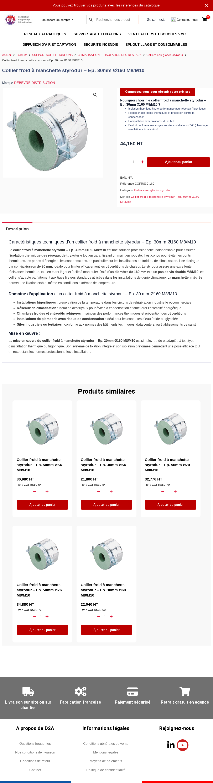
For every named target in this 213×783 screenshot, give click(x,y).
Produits (21, 55)
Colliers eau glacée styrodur (164, 55)
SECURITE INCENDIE (101, 44)
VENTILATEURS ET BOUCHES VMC (157, 34)
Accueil (6, 55)
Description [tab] (17, 229)
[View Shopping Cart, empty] (204, 20)
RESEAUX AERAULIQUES (45, 34)
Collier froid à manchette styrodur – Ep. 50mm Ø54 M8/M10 (39, 465)
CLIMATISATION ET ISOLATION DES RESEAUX (109, 55)
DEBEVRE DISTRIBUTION (34, 83)
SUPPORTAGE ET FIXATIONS (97, 34)
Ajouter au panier (178, 162)
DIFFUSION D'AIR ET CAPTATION (49, 44)
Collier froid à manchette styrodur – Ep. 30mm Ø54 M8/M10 (103, 465)
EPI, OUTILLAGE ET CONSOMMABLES (156, 44)
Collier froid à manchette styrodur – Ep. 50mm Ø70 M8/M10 (167, 465)
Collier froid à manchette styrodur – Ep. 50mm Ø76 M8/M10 (39, 590)
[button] (95, 95)
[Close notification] (206, 5)
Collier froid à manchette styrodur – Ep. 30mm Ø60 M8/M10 (103, 590)
